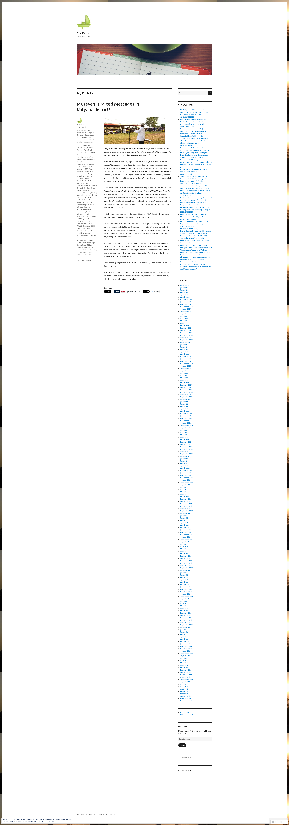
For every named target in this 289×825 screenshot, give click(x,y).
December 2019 (186, 475)
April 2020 (184, 466)
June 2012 (184, 687)
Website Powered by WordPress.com (100, 814)
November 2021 (186, 421)
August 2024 (185, 342)
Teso (84, 245)
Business (80, 133)
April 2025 (184, 323)
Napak (93, 202)
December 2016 (186, 561)
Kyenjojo (80, 188)
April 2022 (184, 409)
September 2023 (186, 368)
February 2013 (185, 670)
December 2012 (186, 675)
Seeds (79, 245)
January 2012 (185, 696)
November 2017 (186, 535)
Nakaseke (87, 200)
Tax (94, 140)
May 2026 (184, 292)
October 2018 (185, 509)
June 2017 (184, 547)
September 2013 (186, 653)
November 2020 (186, 449)
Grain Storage (89, 164)
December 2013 (186, 646)
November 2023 (186, 364)
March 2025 (184, 326)
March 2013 (184, 668)
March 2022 (185, 411)
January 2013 (185, 672)
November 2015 (186, 592)
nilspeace (80, 125)
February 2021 (185, 442)
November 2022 (186, 392)
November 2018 (186, 506)
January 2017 (185, 558)
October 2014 (185, 622)
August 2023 (185, 371)
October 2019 (185, 480)
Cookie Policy (50, 821)
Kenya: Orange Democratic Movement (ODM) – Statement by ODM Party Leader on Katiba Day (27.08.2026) (195, 233)
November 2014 (186, 620)
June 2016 (184, 575)
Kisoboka (80, 181)
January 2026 (185, 302)
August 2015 (185, 599)
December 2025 (186, 304)
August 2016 (185, 570)
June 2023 (184, 376)
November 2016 (186, 563)
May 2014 (183, 634)
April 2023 (184, 380)
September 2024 (186, 340)
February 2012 (185, 694)
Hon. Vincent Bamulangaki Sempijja (86, 174)
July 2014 (183, 630)
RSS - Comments (186, 715)
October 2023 (185, 366)
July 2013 (183, 658)
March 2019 (184, 497)
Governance (90, 135)
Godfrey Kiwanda (89, 160)
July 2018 (183, 516)
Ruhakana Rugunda (85, 240)
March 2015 (184, 611)
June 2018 (184, 518)
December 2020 (186, 447)
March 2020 (185, 468)
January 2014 (185, 644)
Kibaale (80, 179)
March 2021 (184, 440)
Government (82, 137)
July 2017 (183, 544)
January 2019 (185, 501)
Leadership (81, 140)
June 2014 (184, 632)
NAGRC (80, 200)
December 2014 (186, 618)
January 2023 (185, 387)
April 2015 (184, 608)
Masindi (80, 195)
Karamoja (88, 176)
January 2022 (185, 416)
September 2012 (186, 679)
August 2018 (185, 513)
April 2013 (184, 665)
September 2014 (186, 625)
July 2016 (183, 573)
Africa (79, 130)
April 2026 (184, 295)
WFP (78, 252)
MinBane (83, 33)
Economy (80, 135)
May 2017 (183, 549)
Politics (89, 140)
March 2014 (184, 639)
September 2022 (186, 397)
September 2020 (186, 454)
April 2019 (184, 494)
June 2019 (184, 490)
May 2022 (184, 406)
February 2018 (185, 528)
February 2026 (186, 300)
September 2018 (186, 511)
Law (89, 137)
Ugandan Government (86, 247)
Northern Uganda (84, 217)
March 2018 (184, 525)
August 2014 (185, 627)
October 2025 (185, 309)
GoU (78, 162)
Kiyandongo (88, 183)
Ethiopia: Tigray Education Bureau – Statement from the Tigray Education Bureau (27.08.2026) (195, 216)
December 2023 (186, 361)
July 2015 (183, 601)
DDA (84, 148)
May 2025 (184, 321)
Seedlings (91, 243)
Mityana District (90, 195)
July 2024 (184, 345)
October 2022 (185, 395)
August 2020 (185, 456)
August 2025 (185, 314)
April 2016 (184, 580)
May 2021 (184, 435)
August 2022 (185, 399)
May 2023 (184, 378)
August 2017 (185, 542)
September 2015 (186, 596)
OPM (93, 226)
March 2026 (185, 297)
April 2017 (184, 551)
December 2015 (186, 589)
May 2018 (184, 520)
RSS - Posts (184, 712)
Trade (79, 142)
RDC (78, 236)
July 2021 (183, 430)
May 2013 (184, 663)
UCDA (89, 245)
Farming (80, 157)
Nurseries (92, 219)
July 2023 (184, 373)
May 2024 (184, 349)
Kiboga (86, 179)
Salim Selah (81, 243)
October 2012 (185, 677)
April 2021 (184, 437)
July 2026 (184, 288)
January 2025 (185, 330)
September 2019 (186, 482)
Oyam (84, 228)
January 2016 (185, 587)
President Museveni (85, 233)
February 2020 (186, 471)
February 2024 (186, 357)
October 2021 (185, 423)
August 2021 (185, 428)
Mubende (80, 198)
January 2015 (185, 615)
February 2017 (185, 556)
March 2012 (184, 691)
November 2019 (186, 478)
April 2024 (184, 352)
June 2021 (184, 433)
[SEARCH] (210, 93)
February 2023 (186, 385)
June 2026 (184, 290)
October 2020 (185, 452)
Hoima (88, 171)
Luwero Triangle (83, 193)
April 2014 (184, 637)
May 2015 (183, 606)
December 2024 (186, 333)
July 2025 (184, 316)
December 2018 (186, 504)
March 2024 (184, 354)
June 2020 (184, 461)
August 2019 (185, 485)
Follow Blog (184, 726)
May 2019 (184, 492)
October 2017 (185, 537)
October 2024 (185, 338)
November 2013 (186, 649)
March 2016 (184, 582)
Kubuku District (90, 186)
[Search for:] (193, 93)
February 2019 (185, 499)
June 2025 (184, 319)
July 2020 (184, 459)
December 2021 (186, 418)
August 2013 (185, 656)
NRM (94, 217)
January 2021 (185, 444)
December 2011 (186, 698)
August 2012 (185, 682)
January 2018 (185, 530)
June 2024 (184, 347)
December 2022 (186, 390)
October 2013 (185, 651)
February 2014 (185, 641)
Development (89, 133)
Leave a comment (84, 260)
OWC (79, 228)
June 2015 (184, 604)
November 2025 (186, 307)
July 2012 (183, 684)
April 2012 (184, 689)
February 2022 (186, 414)
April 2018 (184, 523)
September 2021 (186, 425)
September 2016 (186, 568)
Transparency (88, 142)
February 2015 (185, 613)
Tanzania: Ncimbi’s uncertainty (192, 238)
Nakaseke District (83, 202)
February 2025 (186, 328)
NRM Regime (82, 219)
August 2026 (185, 285)
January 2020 (185, 473)
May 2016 (184, 577)
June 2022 (184, 404)
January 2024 (185, 359)
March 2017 (184, 554)
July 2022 (184, 402)
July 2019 (183, 487)
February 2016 (185, 585)
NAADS (88, 198)
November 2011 (186, 701)
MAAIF (93, 193)
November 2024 (186, 335)
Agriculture (87, 130)
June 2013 (184, 660)
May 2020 (184, 463)
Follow (182, 745)
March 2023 (185, 383)
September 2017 (186, 539)
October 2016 (185, 566)
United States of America (86, 250)
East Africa (89, 155)
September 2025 (186, 311)
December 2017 (186, 532)
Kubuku (80, 186)
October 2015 (185, 594)
